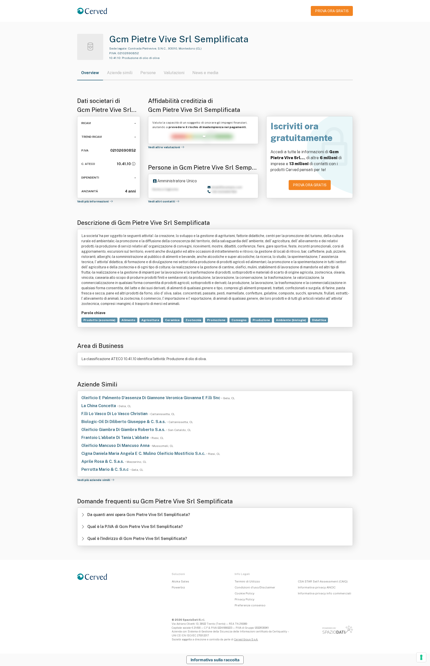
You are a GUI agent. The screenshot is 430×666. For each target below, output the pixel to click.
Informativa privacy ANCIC (316, 587)
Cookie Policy (244, 593)
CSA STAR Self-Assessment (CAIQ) (323, 581)
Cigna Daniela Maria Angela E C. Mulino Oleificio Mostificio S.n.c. (143, 453)
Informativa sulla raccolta (215, 659)
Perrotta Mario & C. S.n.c (105, 469)
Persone (148, 72)
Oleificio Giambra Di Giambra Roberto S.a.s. (123, 429)
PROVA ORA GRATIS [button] (332, 11)
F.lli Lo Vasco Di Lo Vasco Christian (115, 413)
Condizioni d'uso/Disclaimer (255, 587)
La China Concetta (99, 405)
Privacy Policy (244, 599)
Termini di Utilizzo (247, 581)
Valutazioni (174, 72)
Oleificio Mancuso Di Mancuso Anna (116, 445)
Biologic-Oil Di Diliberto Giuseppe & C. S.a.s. (124, 421)
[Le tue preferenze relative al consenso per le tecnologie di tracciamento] (421, 657)
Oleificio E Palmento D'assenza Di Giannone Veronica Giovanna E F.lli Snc (151, 397)
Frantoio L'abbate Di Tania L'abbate (115, 437)
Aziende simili (119, 72)
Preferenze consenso (250, 605)
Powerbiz (178, 587)
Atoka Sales (180, 581)
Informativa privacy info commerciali (324, 593)
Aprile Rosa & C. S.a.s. (103, 461)
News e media (205, 72)
